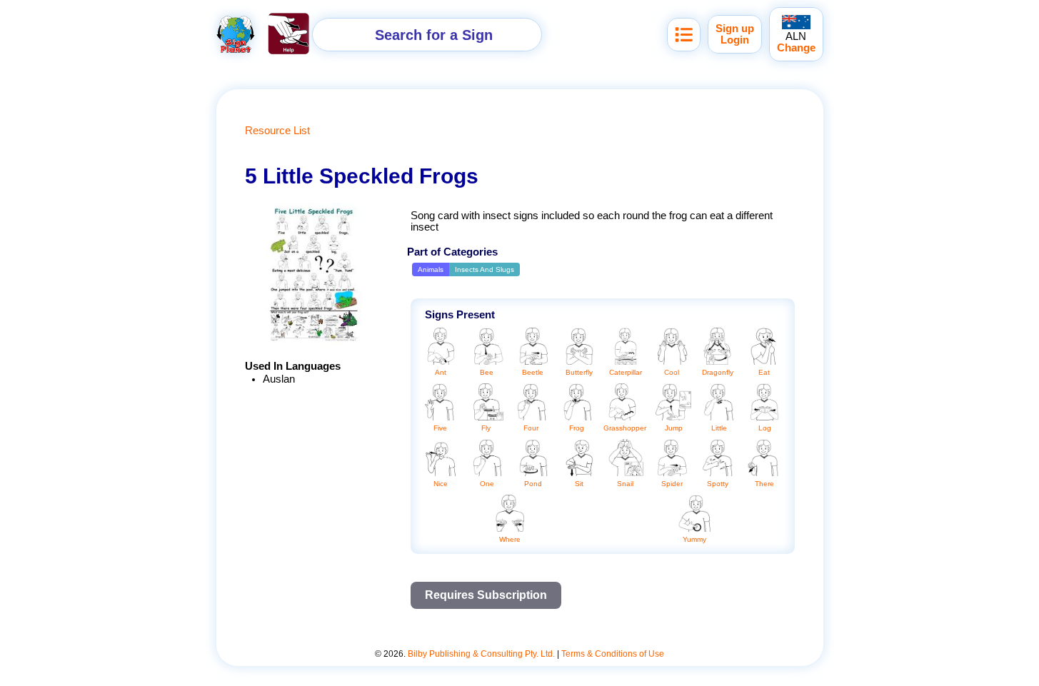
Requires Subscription (486, 595)
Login (735, 40)
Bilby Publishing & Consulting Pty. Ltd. (481, 654)
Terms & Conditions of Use (612, 654)
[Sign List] (684, 34)
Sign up (735, 28)
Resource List (277, 130)
